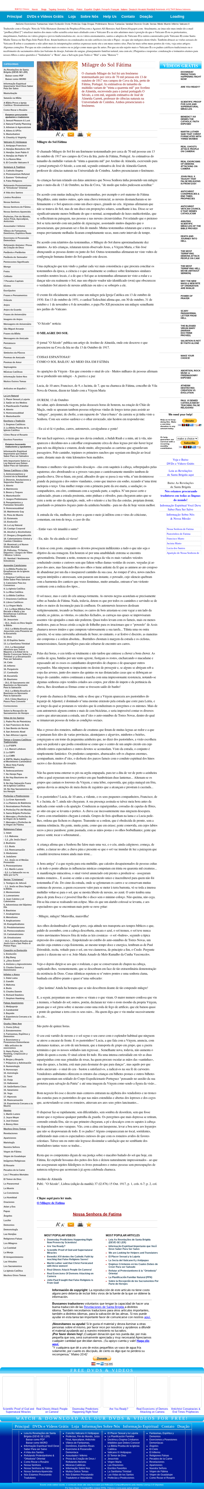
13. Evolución (11, 522)
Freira (7, 271)
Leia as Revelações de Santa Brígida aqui (180, 473)
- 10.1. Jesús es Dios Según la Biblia (18, 624)
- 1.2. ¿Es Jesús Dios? (15, 839)
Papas (7, 1211)
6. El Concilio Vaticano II (16, 162)
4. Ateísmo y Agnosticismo (18, 964)
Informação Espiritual (141, 1426)
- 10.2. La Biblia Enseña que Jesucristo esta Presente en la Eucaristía (18, 631)
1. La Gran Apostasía (15, 799)
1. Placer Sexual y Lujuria (17, 399)
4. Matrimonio (11, 489)
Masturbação (10, 93)
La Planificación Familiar (121, 1436)
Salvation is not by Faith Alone (191, 342)
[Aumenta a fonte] (58, 136)
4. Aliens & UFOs (12, 130)
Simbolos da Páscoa (14, 352)
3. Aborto (8, 485)
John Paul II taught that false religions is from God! (190, 180)
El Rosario (9, 1165)
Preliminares (101, 24)
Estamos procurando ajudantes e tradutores (17, 116)
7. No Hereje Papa (13, 774)
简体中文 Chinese (22, 9)
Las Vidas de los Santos (121, 1474)
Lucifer (7, 1220)
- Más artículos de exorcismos (13, 1046)
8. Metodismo (11, 917)
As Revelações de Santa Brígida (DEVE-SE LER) (16, 71)
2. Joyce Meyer (11, 1117)
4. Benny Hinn (11, 1124)
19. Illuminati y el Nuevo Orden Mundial (16, 545)
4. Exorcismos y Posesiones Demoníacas (16, 1041)
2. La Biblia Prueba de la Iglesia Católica (16, 429)
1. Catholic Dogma (13, 170)
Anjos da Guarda (12, 309)
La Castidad (10, 1248)
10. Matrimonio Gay (14, 511)
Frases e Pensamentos (15, 295)
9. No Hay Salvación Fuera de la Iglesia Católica (17, 784)
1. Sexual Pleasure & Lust (17, 120)
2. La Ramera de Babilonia (17, 803)
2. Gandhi (9, 981)
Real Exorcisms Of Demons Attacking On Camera (190, 165)
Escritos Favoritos (13, 439)
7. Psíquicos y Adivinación (17, 1063)
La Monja (8, 1252)
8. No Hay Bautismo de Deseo (15, 778)
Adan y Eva (9, 1206)
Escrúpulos (10, 290)
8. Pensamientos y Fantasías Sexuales (14, 503)
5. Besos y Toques (13, 492)
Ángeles (8, 1216)
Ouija (83, 24)
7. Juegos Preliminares (15, 499)
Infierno (175, 24)
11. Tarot (8, 1076)
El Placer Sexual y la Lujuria (124, 1256)
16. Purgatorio (11, 669)
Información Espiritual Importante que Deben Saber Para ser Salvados (16, 453)
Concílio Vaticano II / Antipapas (82, 1433)
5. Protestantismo (13, 865)
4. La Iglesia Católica (14, 588)
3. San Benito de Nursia (16, 728)
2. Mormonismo (12, 892)
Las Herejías (10, 1234)
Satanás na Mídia (12, 98)
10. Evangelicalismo (14, 924)
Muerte (167, 24)
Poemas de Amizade (14, 357)
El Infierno (154, 1452)
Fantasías (120, 24)
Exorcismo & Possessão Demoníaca (16, 239)
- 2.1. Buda (9, 846)
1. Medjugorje (11, 1006)
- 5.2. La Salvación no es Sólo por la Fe (16, 873)
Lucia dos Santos (176, 548)
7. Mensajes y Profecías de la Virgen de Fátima (17, 823)
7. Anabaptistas (12, 914)
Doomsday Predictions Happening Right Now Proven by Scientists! (69, 1241)
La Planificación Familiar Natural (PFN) (130, 1277)
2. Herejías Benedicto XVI (17, 149)
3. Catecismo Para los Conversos (15, 584)
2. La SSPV (9, 752)
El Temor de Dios (12, 1179)
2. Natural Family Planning (17, 124)
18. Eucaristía (11, 676)
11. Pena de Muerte (13, 515)
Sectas (153, 24)
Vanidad (129, 24)
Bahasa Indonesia (183, 9)
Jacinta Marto (174, 543)
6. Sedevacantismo (13, 770)
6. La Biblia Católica (14, 595)
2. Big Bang (10, 957)
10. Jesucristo (11, 619)
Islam (51, 24)
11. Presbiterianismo (14, 927)
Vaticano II (184, 24)
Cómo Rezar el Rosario (16, 435)
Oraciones (9, 1202)
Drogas (90, 24)
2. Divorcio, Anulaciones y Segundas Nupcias (17, 481)
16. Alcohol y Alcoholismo (17, 532)
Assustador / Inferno (14, 226)
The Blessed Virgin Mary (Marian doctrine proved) (188, 331)
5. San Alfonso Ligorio (15, 735)
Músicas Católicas (13, 372)
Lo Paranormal (11, 1184)
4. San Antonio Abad (14, 731)
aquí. (147, 1317)
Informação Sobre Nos (15, 376)
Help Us (110, 17)
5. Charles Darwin (13, 991)
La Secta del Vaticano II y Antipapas (129, 1260)
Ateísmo (20, 24)
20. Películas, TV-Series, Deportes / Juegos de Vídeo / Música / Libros (18, 552)
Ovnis (68, 24)
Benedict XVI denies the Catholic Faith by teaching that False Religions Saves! (70, 1258)
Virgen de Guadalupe (15, 1156)
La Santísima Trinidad (119, 1471)
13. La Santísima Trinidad (17, 643)
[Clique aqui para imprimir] (80, 136)
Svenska (61, 9)
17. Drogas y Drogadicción (17, 535)
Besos (111, 24)
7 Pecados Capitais (14, 281)
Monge (7, 266)
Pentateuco (10, 343)
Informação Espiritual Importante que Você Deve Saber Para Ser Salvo (133, 1247)
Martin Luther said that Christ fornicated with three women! (191, 135)
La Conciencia (11, 1193)
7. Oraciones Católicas (15, 599)
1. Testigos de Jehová (15, 883)
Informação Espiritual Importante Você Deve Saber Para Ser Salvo (18, 86)
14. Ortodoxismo (12, 937)
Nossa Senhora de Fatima (97, 1214)
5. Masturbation (12, 134)
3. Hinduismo (11, 853)
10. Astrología (11, 1073)
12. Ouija (8, 1080)
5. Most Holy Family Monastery (14, 766)
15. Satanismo (11, 1090)
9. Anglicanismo (12, 920)
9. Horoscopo (11, 1069)
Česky (70, 9)
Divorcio (138, 24)
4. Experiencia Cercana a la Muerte (17, 1017)
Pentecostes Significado (16, 262)
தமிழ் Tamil (170, 9)
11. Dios (8, 637)
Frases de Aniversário (15, 314)
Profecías (76, 24)
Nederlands (160, 9)
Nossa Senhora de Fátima (17, 207)
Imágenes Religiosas (14, 1161)
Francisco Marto (175, 538)
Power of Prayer (187, 297)
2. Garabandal (11, 1010)
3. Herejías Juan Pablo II (16, 152)
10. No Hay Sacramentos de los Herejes (18, 790)
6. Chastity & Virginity (15, 137)
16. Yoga (8, 1093)
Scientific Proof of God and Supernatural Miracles (18, 1410)
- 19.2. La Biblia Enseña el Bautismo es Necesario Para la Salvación (17, 693)
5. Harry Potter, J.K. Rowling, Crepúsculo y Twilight (15, 1053)
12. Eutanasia (11, 518)
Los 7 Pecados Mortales (16, 1174)
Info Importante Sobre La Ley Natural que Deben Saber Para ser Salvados (17, 463)
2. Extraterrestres (12, 1030)
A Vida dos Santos (13, 192)
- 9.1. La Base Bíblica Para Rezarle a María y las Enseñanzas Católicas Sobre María (17, 612)
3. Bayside (9, 1013)
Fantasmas (42, 24)
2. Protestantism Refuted (17, 174)
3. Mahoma (9, 985)
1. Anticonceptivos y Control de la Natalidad (16, 475)
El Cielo (153, 1449)
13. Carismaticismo (14, 934)
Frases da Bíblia (12, 333)
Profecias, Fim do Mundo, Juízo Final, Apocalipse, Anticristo (17, 218)
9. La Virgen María (13, 605)
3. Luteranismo (11, 895)
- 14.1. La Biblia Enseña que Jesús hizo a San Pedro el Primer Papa (18, 943)
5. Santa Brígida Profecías (17, 813)
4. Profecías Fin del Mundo (17, 810)
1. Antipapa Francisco (15, 145)
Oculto (146, 24)
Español (88, 9)
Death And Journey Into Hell (189, 238)
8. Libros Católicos (13, 602)
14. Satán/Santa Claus (15, 1086)
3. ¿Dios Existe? (12, 960)
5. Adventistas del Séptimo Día (18, 906)
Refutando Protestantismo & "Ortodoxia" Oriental (17, 186)
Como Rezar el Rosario (162, 1477)
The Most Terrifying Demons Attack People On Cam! (190, 254)
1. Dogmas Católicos (14, 424)
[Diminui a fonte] (63, 136)
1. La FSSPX (10, 745)
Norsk (35, 9)
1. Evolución (10, 954)
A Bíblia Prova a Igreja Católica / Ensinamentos (16, 104)
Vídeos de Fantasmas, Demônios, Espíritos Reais (17, 232)
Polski (79, 9)
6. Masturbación (12, 416)
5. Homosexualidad (14, 413)
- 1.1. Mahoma (11, 836)
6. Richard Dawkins (14, 995)
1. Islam (8, 833)
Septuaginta (10, 367)
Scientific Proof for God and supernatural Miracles (191, 105)
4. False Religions (13, 181)
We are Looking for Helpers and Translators (133, 1252)
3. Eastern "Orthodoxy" (16, 177)
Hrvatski (142, 9)
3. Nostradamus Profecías (17, 806)
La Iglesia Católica (13, 1271)
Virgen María (115, 1462)
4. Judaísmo (10, 856)
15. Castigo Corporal (14, 528)
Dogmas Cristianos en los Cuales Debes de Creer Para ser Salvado (133, 1265)
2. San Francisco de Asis (16, 725)
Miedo (160, 24)
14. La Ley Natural (13, 525)
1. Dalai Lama (11, 978)
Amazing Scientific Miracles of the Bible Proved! (191, 225)
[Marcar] (88, 136)
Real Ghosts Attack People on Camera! (52, 1410)
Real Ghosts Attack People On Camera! (190, 149)
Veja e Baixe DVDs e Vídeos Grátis (180, 461)
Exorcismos (30, 24)
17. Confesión (11, 672)
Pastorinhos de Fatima (178, 533)
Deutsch (133, 9)
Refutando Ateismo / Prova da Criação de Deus (18, 246)
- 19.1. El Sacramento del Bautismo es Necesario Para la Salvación (16, 685)
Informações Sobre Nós (101, 1426)
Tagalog (52, 9)
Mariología (9, 1142)
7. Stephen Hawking (14, 998)
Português (106, 9)
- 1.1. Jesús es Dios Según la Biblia (17, 887)
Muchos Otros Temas (15, 1275)
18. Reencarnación (13, 1100)
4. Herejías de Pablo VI (15, 156)
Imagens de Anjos (13, 319)
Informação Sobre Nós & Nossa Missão (180, 516)
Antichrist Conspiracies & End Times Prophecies (190, 195)
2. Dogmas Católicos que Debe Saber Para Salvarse (17, 578)
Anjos (7, 305)
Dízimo (7, 286)
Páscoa (7, 348)
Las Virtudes (10, 1261)
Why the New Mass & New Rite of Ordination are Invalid (190, 284)
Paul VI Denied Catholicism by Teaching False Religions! (190, 404)
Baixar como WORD (15, 79)
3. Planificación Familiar (16, 406)
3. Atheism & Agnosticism (17, 127)
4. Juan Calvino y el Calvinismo (14, 900)
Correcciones (11, 706)
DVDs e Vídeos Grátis (45, 17)
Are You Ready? (190, 87)
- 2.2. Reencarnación (14, 850)
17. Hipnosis (10, 1096)
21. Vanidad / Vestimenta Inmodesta (16, 559)
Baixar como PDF (14, 75)
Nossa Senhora (12, 202)
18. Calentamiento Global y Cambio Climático (18, 539)
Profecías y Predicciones (121, 1477)
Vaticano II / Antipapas (119, 1452)
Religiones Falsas (13, 1238)
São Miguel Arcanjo (14, 329)
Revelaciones (11, 1133)
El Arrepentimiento (13, 1257)
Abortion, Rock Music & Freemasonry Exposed (190, 374)
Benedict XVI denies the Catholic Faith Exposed (190, 120)
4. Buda (8, 988)
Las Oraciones (115, 1465)
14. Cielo (8, 662)
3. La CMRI (9, 756)
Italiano (124, 9)
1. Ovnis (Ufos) (11, 1027)
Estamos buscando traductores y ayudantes (18, 445)
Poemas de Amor (13, 362)
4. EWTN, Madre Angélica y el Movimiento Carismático (17, 760)
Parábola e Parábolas (15, 252)
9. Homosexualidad (14, 508)
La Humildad (10, 1197)
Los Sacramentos (13, 1266)
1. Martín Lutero (12, 1114)
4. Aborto (8, 409)
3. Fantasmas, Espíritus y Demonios (17, 1035)
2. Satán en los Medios (15, 402)
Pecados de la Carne (14, 1170)
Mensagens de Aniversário (17, 324)
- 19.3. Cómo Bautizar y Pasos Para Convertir (16, 700)
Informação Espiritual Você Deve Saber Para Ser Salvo (180, 507)
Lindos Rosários (12, 197)
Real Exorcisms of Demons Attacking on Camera (152, 1410)
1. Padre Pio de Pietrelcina (17, 721)
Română (151, 9)
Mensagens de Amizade (16, 338)
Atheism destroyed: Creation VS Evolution (188, 389)
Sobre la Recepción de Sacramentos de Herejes (16, 712)
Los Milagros (10, 1243)
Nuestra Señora (12, 1147)
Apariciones (10, 1138)
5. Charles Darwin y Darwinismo (14, 968)
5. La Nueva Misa (12, 159)
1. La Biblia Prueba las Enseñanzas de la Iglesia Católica (16, 571)
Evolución (59, 24)
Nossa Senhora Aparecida (17, 211)
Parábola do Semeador (15, 257)
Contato (128, 17)
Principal (14, 17)
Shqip (43, 9)
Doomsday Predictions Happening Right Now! (191, 75)
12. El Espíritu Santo (14, 640)
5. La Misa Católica (13, 592)
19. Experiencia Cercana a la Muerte (18, 1104)
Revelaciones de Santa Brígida (104, 1307)
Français (115, 9)
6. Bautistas (10, 910)
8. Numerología (12, 1066)
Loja (72, 17)
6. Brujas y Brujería (13, 1059)
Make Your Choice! (187, 356)
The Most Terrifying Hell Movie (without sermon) (190, 269)
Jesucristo (113, 1458)
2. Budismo (10, 843)
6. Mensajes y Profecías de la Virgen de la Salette (17, 817)
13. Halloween (11, 1083)
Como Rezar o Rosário (15, 110)
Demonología (11, 1229)
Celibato (8, 276)
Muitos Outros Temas (15, 381)
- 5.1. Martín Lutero (13, 869)
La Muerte (9, 1188)
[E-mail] (71, 136)
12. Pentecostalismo (14, 931)
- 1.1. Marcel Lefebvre (15, 749)
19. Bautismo (10, 679)
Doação (146, 17)
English (96, 9)
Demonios (9, 1225)
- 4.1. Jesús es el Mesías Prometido (16, 861)
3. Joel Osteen (11, 1121)
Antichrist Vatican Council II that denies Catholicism (191, 210)
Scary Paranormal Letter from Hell (188, 314)
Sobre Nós (89, 17)
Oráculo (8, 300)
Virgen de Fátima (12, 1151)
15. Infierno (9, 666)
